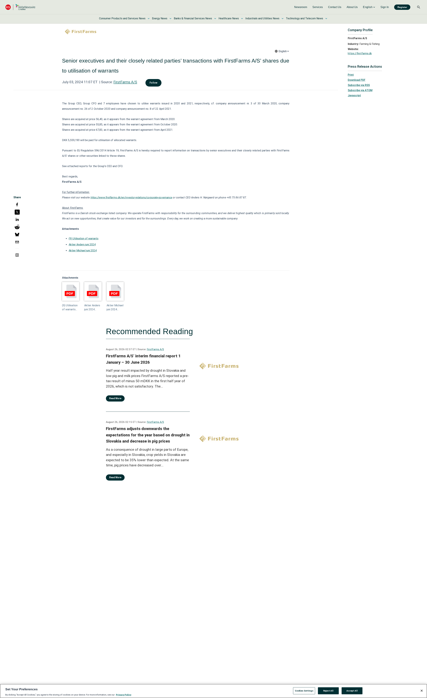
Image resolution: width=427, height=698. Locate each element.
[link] (300, 7)
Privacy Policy (123, 694)
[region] (213, 691)
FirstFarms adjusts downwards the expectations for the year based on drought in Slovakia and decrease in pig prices (148, 435)
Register (402, 7)
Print (351, 74)
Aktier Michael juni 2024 (83, 250)
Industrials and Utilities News (262, 18)
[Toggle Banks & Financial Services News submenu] (215, 18)
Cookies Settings (304, 690)
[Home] (20, 7)
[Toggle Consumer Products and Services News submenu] (148, 18)
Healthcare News (229, 18)
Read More (115, 398)
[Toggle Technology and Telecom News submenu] (326, 18)
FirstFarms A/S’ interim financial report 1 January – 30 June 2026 (143, 359)
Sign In (384, 7)
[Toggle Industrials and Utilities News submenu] (282, 18)
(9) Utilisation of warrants (83, 238)
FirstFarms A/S (125, 82)
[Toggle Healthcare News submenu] (242, 18)
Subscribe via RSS (359, 85)
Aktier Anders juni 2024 (82, 244)
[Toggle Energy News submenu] (170, 18)
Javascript (354, 95)
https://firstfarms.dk (360, 53)
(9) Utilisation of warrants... (70, 307)
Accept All (352, 690)
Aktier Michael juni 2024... (115, 307)
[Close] (421, 690)
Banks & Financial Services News (193, 18)
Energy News (159, 18)
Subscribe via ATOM (360, 90)
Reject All (328, 690)
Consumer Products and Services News (122, 18)
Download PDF (356, 80)
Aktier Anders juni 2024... (92, 307)
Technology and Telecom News (304, 18)
